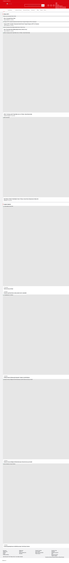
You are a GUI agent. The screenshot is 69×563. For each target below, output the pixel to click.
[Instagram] (65, 557)
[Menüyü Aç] (4, 5)
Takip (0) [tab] (60, 5)
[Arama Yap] (48, 5)
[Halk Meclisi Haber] (9, 5)
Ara (43, 5)
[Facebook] (64, 557)
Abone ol (4, 560)
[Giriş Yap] (54, 5)
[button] (51, 5)
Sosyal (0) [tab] (57, 5)
